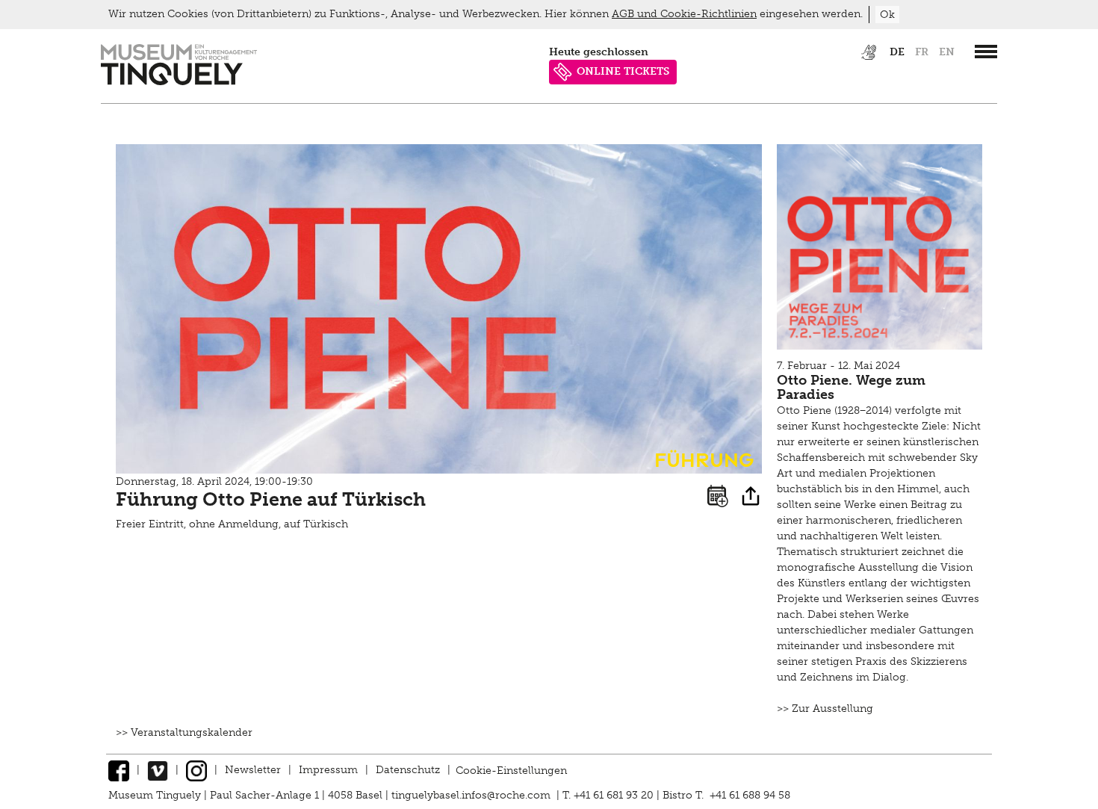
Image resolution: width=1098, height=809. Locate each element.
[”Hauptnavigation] (986, 51)
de (897, 52)
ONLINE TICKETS (623, 71)
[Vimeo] (157, 769)
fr (921, 52)
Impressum (328, 769)
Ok (887, 14)
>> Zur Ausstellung (825, 708)
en (947, 52)
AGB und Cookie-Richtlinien (684, 13)
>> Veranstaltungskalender (184, 732)
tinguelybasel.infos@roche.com (472, 795)
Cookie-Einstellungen (511, 769)
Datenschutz (408, 769)
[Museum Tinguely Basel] (179, 81)
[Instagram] (196, 769)
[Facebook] (118, 769)
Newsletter (253, 769)
